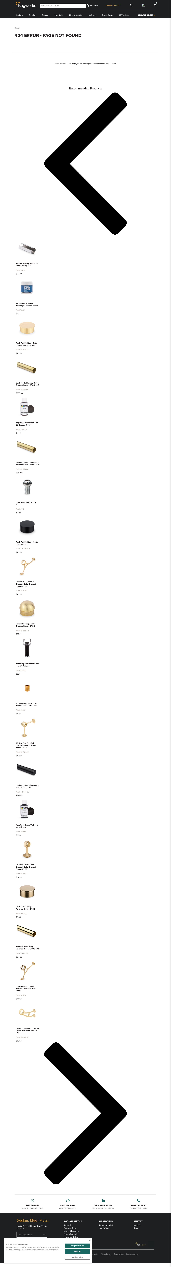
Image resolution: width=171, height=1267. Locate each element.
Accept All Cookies (77, 1246)
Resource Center (145, 15)
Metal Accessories (75, 15)
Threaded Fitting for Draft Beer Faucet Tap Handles (26, 704)
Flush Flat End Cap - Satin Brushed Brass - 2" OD (26, 344)
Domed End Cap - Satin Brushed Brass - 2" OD (25, 625)
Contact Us (68, 1225)
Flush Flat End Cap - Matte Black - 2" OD (27, 543)
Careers (136, 1228)
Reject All (77, 1251)
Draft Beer (92, 15)
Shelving (45, 15)
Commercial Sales (90, 5)
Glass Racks (58, 15)
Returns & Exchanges (71, 1231)
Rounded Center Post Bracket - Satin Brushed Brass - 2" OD (26, 867)
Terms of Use (119, 1254)
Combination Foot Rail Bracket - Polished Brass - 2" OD (27, 988)
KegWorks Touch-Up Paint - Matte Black (27, 826)
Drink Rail (32, 15)
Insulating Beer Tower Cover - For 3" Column (27, 665)
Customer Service (73, 1221)
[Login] (130, 5)
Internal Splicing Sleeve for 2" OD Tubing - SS (27, 264)
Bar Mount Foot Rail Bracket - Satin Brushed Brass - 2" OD (28, 1030)
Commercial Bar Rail (106, 1225)
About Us (137, 1225)
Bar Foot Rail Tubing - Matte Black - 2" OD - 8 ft (27, 786)
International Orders (71, 1237)
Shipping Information (71, 1234)
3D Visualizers (124, 15)
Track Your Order (70, 1228)
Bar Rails (19, 15)
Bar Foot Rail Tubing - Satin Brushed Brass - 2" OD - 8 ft (27, 463)
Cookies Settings (77, 1257)
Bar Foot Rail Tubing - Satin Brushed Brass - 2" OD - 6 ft (27, 384)
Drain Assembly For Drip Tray (26, 503)
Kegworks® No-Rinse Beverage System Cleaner (27, 304)
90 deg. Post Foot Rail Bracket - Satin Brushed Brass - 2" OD (26, 745)
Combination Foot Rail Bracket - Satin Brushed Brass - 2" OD (26, 584)
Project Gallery (107, 15)
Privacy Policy (106, 1254)
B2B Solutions (106, 1221)
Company (138, 1221)
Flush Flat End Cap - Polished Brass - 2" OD (25, 908)
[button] (85, 164)
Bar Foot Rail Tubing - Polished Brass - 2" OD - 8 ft (27, 947)
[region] (48, 1250)
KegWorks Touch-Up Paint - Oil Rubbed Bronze (27, 424)
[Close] (90, 1240)
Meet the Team (104, 1228)
